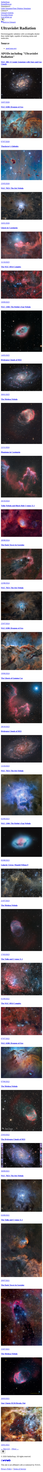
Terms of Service (19, 1469)
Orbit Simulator (7, 8)
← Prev (4, 1449)
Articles (10, 13)
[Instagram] (2, 1461)
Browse (8, 4)
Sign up (9, 17)
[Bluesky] (8, 1461)
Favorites (4, 15)
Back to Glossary (9, 22)
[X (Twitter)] (4, 1461)
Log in (3, 17)
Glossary (4, 13)
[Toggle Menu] (2, 19)
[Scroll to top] (3, 1452)
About (10, 15)
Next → (16, 1449)
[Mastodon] (6, 1461)
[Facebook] (10, 1461)
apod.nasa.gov (11, 48)
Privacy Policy (6, 1469)
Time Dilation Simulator (22, 8)
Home (3, 4)
